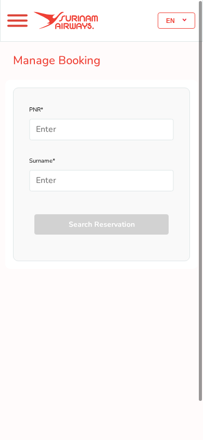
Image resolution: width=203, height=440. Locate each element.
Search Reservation (102, 224)
